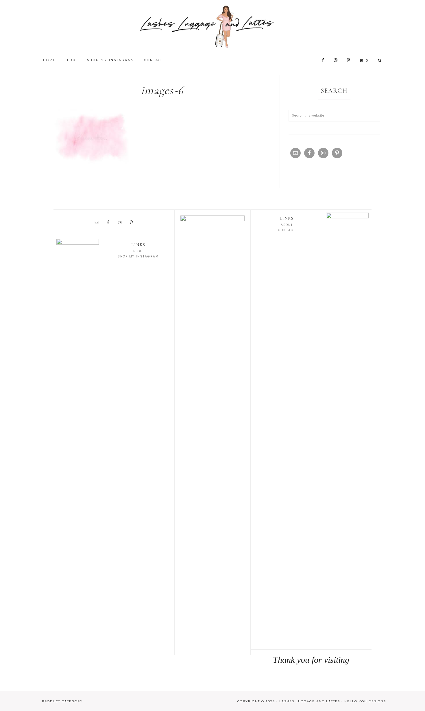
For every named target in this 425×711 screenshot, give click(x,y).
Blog (138, 251)
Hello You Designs (365, 701)
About (287, 225)
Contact (286, 230)
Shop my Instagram (138, 256)
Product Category (62, 701)
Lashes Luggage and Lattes (212, 26)
